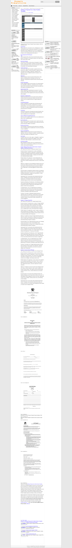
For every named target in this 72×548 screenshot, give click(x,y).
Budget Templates (15, 11)
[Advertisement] (32, 512)
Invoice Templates (15, 15)
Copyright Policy (25, 5)
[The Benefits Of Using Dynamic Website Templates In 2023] (47, 51)
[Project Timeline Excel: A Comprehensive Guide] (14, 33)
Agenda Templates (15, 9)
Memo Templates (14, 17)
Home (22, 8)
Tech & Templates (15, 26)
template (26, 520)
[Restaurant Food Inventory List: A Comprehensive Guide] (14, 41)
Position (23, 520)
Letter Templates (14, 16)
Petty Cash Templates (15, 22)
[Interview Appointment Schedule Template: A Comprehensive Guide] (23, 527)
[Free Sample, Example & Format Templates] (19, 4)
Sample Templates (26, 8)
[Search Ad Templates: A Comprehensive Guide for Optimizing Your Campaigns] (14, 50)
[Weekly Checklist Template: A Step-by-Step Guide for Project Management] (23, 531)
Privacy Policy (15, 5)
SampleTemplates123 (24, 502)
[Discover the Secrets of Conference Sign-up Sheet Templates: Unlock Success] (47, 61)
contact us (28, 503)
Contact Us (20, 5)
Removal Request (31, 5)
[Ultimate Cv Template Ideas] (47, 43)
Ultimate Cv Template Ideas (54, 42)
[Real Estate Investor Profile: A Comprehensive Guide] (14, 66)
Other (13, 21)
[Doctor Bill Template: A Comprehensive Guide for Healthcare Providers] (47, 48)
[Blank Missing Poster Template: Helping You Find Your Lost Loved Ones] (14, 59)
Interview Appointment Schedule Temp (32, 526)
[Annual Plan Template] (47, 66)
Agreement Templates (15, 10)
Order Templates (14, 20)
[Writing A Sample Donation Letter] (23, 534)
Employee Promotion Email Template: (32, 522)
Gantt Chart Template (15, 14)
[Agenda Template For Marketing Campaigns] (47, 58)
